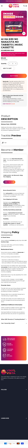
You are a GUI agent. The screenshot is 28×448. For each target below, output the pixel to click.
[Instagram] (15, 440)
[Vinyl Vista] (14, 5)
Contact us (4, 430)
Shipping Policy (5, 399)
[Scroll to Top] (25, 440)
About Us (3, 427)
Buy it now (14, 76)
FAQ (2, 422)
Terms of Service (5, 396)
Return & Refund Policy (7, 393)
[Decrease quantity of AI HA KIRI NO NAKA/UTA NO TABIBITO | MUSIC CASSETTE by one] (9, 63)
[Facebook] (12, 440)
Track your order (5, 433)
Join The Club (9, 182)
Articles (3, 425)
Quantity (3, 63)
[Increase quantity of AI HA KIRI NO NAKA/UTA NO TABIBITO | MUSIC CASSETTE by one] (15, 63)
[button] (26, 5)
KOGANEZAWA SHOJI (7, 50)
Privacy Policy (4, 407)
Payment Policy (5, 402)
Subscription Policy (6, 404)
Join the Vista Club (9, 103)
